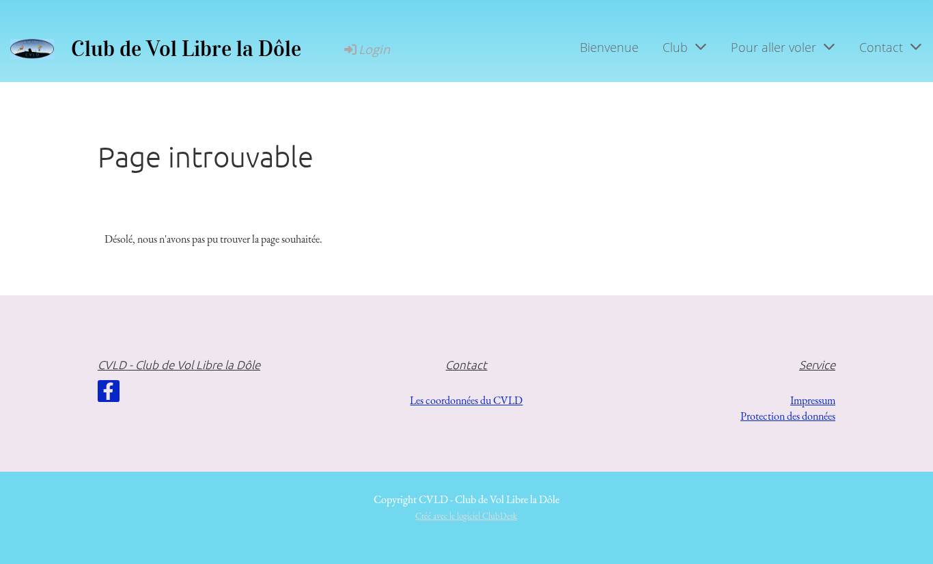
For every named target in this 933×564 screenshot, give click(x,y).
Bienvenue (609, 47)
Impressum (812, 400)
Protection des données (787, 416)
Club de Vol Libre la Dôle (186, 49)
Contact (881, 47)
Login (374, 49)
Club (675, 47)
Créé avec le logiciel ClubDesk (466, 516)
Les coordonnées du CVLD (466, 400)
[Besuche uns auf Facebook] (109, 394)
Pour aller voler (773, 47)
